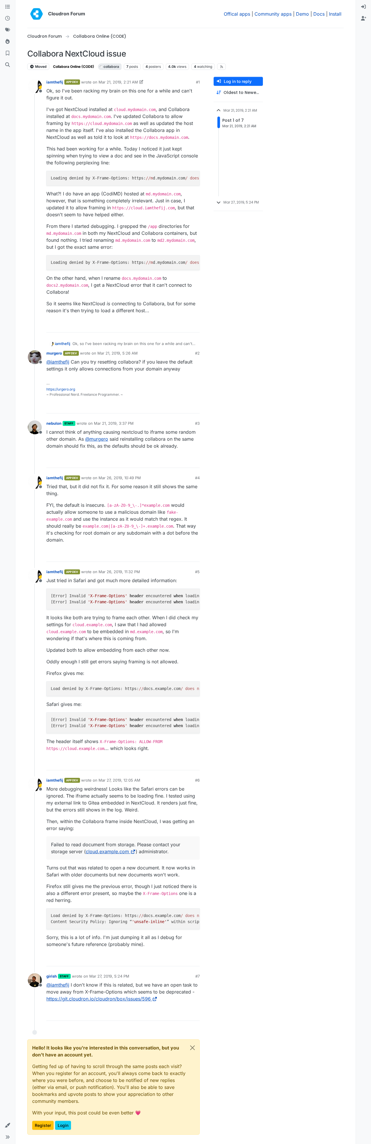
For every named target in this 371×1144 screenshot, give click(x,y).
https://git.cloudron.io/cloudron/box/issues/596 (98, 999)
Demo (302, 14)
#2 (197, 353)
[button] (7, 1125)
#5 (197, 571)
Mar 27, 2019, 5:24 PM (109, 976)
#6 (197, 780)
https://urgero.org (60, 389)
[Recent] (7, 18)
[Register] (363, 18)
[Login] (363, 7)
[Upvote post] (186, 325)
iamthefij (54, 82)
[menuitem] (363, 7)
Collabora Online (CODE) (73, 66)
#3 (197, 423)
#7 (197, 976)
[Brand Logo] (36, 14)
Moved (40, 66)
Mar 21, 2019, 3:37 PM (114, 423)
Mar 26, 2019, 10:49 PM (120, 477)
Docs (319, 14)
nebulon (53, 423)
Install (335, 14)
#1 (198, 82)
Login (63, 1125)
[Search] (7, 65)
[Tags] (7, 30)
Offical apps (237, 14)
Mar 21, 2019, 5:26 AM (117, 353)
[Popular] (7, 41)
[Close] (192, 1048)
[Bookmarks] (7, 53)
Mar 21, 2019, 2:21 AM (118, 82)
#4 (197, 477)
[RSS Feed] (221, 66)
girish (51, 976)
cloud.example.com (107, 851)
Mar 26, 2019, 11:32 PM (119, 571)
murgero (54, 353)
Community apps (273, 14)
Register (43, 1125)
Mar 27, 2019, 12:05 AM (119, 780)
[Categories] (7, 7)
